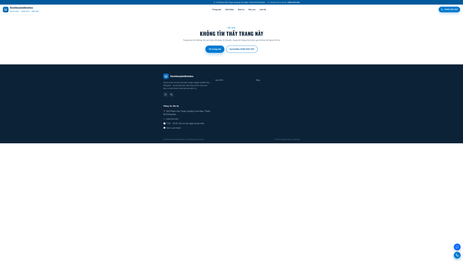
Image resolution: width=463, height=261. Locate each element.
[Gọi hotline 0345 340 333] (457, 255)
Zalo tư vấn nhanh (173, 128)
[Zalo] (165, 94)
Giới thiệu (229, 9)
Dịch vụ (241, 9)
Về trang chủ (215, 49)
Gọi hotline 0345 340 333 (241, 49)
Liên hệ (263, 9)
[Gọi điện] (171, 94)
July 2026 (219, 80)
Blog (258, 80)
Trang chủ (216, 9)
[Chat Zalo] (457, 247)
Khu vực (252, 9)
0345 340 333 (172, 119)
